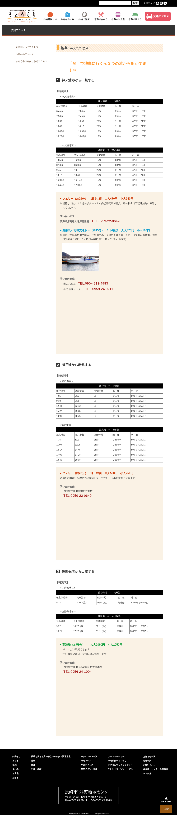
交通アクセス (87, 765)
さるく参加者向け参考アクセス (31, 61)
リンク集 (147, 773)
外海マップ (86, 760)
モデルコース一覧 (89, 756)
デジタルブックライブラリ (120, 765)
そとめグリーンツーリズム (120, 769)
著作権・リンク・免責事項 (155, 769)
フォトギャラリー (116, 756)
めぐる (15, 760)
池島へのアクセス (25, 54)
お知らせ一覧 (149, 756)
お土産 (15, 773)
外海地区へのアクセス (27, 47)
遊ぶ (14, 765)
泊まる (15, 777)
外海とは (16, 756)
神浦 (33, 765)
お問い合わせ (149, 765)
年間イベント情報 (89, 769)
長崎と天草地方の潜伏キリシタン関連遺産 (51, 756)
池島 (33, 760)
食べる (15, 769)
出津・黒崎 (36, 769)
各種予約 (147, 760)
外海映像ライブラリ (117, 760)
